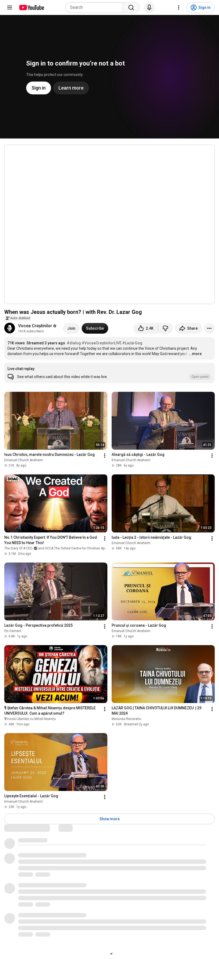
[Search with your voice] (149, 7)
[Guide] (9, 7)
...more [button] (195, 354)
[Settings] (178, 7)
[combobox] (96, 7)
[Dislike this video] (165, 328)
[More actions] (209, 328)
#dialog (74, 343)
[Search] (131, 7)
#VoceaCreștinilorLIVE (102, 343)
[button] (109, 373)
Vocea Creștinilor (35, 325)
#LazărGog (132, 343)
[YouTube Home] (31, 7)
